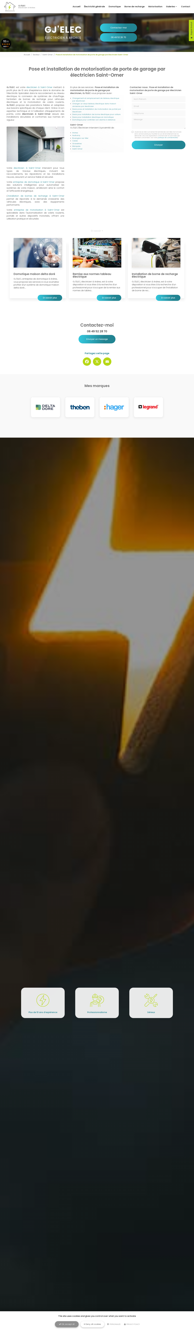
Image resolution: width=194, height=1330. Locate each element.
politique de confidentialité (167, 137)
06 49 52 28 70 (118, 37)
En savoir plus (50, 297)
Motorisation (155, 6)
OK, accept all (67, 1324)
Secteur (36, 54)
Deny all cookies (93, 1324)
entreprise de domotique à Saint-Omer (34, 182)
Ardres (75, 133)
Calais (75, 141)
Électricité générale (94, 6)
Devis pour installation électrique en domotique (93, 117)
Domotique (115, 6)
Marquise (76, 146)
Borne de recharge (134, 6)
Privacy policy (133, 1324)
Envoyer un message (97, 339)
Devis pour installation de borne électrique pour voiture (96, 114)
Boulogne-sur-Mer (80, 138)
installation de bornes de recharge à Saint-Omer (36, 195)
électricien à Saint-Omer (39, 87)
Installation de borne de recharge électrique (155, 275)
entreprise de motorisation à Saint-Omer (37, 209)
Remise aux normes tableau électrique (92, 275)
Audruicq (76, 135)
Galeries (170, 6)
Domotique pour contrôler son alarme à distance (93, 120)
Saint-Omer (47, 54)
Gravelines (77, 143)
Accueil (76, 6)
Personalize (115, 1324)
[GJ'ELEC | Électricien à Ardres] (10, 6)
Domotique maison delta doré (34, 274)
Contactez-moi (118, 27)
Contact (185, 6)
